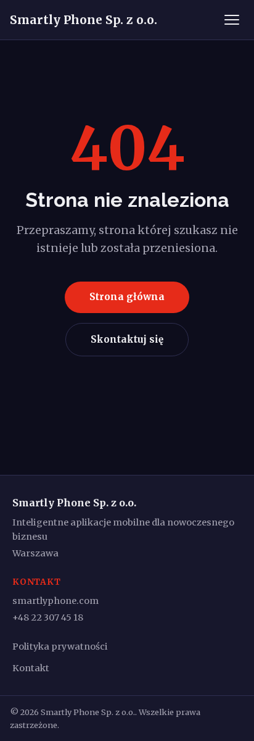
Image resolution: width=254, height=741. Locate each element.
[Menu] (231, 19)
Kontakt (30, 668)
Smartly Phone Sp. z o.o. (83, 19)
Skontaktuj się (127, 339)
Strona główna (127, 297)
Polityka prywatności (60, 646)
